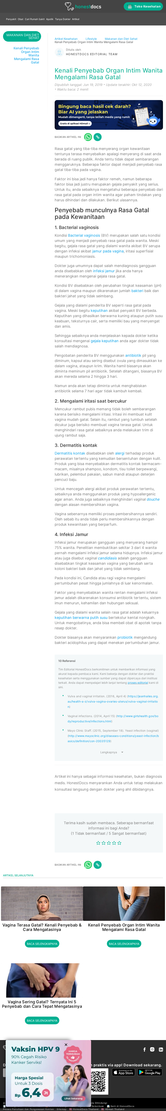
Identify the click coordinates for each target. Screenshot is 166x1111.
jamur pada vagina (108, 251)
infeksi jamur (104, 271)
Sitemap (61, 1109)
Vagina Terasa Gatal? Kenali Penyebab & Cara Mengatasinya (42, 927)
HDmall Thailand (115, 1109)
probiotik (125, 637)
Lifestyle (92, 38)
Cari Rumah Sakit (35, 19)
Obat (20, 19)
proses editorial (138, 682)
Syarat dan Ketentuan (91, 1106)
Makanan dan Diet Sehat (121, 38)
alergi (120, 453)
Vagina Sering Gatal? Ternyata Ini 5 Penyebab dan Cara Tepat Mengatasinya (42, 1004)
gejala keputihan (105, 341)
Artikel (75, 19)
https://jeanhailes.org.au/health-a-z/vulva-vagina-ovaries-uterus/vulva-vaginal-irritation (113, 701)
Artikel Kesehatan (66, 38)
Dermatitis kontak (70, 453)
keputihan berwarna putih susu (81, 617)
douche (153, 499)
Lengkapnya (108, 752)
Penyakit (11, 19)
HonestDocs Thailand (85, 1109)
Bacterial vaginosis (84, 235)
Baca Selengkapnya (42, 943)
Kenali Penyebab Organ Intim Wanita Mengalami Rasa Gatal (124, 927)
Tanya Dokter (62, 19)
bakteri (137, 291)
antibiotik (133, 355)
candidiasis (107, 558)
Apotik (49, 19)
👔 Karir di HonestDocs (120, 1106)
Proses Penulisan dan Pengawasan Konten (28, 1109)
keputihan (99, 310)
